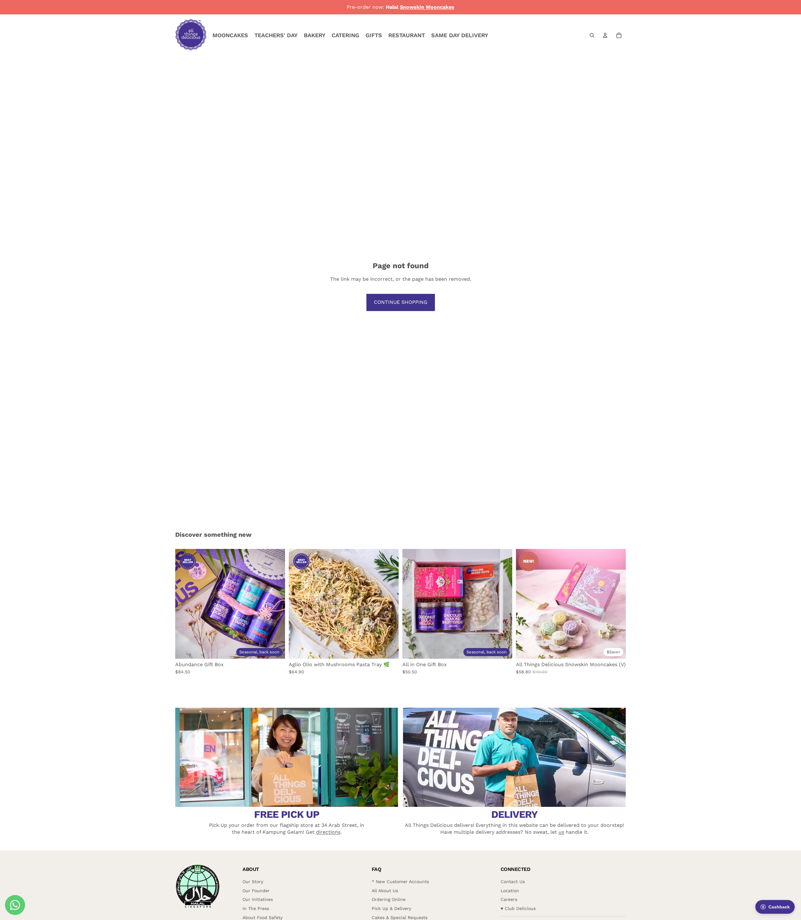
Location (510, 890)
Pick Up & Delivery (391, 908)
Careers (509, 899)
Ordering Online (389, 899)
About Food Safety (262, 917)
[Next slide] (275, 604)
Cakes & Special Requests (399, 917)
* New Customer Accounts (400, 881)
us (561, 832)
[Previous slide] (184, 604)
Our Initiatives (257, 899)
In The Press (255, 908)
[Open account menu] (605, 35)
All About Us (385, 890)
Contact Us (513, 881)
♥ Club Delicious (518, 908)
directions (328, 832)
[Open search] (592, 35)
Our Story (252, 881)
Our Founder (256, 890)
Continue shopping (400, 302)
